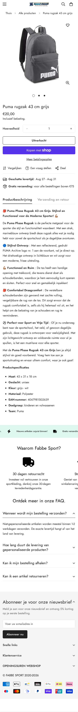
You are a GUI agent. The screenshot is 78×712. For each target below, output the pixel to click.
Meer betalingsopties (39, 159)
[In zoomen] (67, 83)
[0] (71, 4)
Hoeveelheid (11, 128)
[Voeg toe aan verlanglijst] (67, 25)
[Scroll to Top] (71, 692)
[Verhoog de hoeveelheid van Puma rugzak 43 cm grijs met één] (71, 129)
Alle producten (27, 13)
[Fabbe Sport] (39, 4)
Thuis (9, 13)
